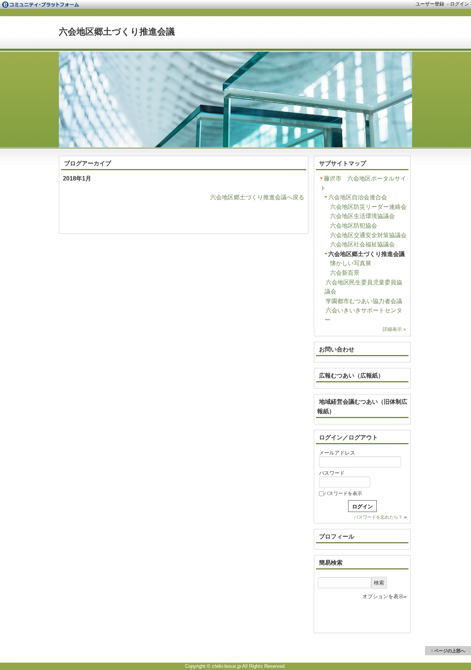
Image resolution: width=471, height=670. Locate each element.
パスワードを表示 (343, 493)
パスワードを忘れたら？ (378, 517)
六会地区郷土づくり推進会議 (117, 31)
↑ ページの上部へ (448, 650)
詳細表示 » (394, 329)
